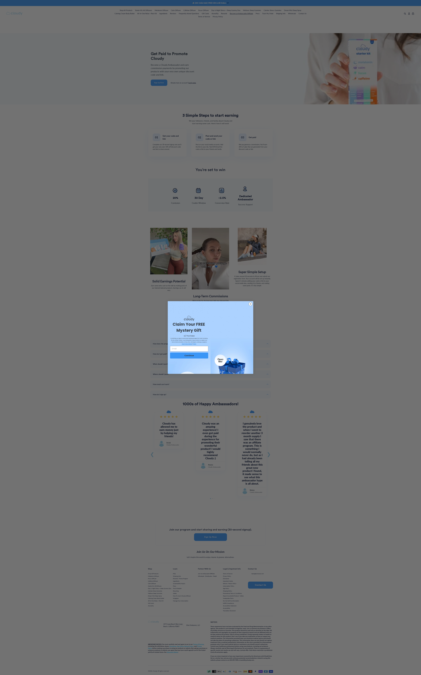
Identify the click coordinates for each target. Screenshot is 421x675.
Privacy (194, 344)
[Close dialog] (250, 304)
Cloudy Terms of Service (187, 344)
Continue (189, 355)
